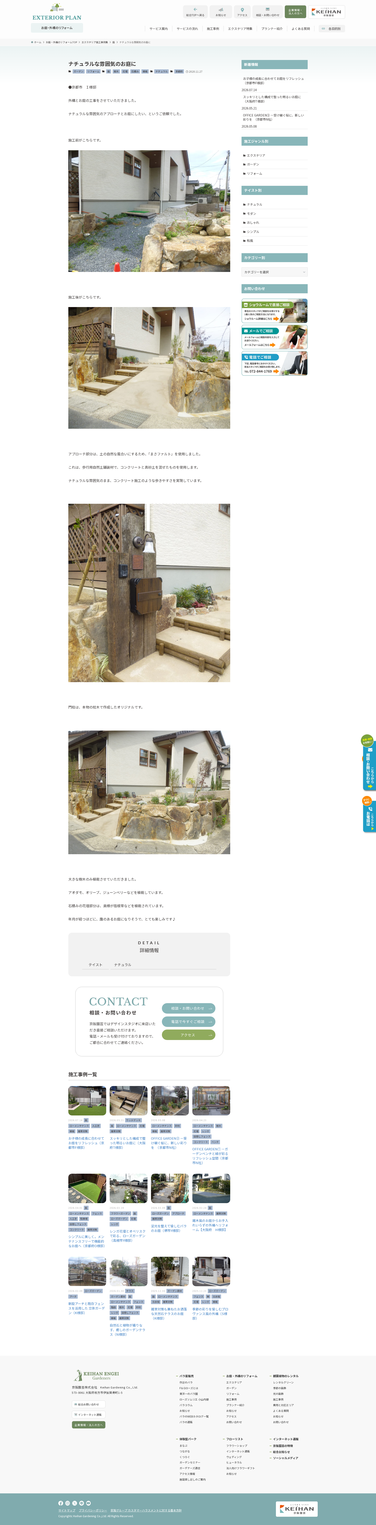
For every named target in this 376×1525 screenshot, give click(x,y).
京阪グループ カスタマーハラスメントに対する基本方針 (146, 1510)
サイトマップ (66, 1510)
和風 (250, 240)
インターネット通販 (238, 1451)
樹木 (116, 71)
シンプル (253, 231)
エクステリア (256, 155)
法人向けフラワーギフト (240, 1468)
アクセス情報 (187, 1473)
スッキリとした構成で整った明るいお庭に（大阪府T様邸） (272, 99)
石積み (135, 71)
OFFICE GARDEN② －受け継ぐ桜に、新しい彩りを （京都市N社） (273, 117)
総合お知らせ (281, 1452)
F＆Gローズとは (189, 1388)
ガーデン (78, 71)
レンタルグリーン (283, 1382)
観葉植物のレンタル (286, 1376)
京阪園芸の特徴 (283, 1446)
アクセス (231, 1416)
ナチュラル (162, 71)
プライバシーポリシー (93, 1510)
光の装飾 (278, 1393)
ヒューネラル (234, 1462)
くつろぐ (185, 1457)
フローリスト (234, 1439)
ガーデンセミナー (190, 1462)
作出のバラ (186, 1382)
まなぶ (183, 1445)
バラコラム (186, 1405)
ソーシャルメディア (285, 1458)
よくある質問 (281, 1410)
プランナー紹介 (235, 1405)
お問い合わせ (234, 1422)
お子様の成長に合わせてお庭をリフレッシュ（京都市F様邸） (273, 80)
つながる (185, 1451)
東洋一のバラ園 (189, 1393)
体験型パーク (188, 1439)
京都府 (179, 71)
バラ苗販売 (187, 1376)
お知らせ (185, 1410)
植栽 (145, 71)
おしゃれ (253, 222)
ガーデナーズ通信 (190, 1468)
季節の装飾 (279, 1388)
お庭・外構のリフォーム (241, 1376)
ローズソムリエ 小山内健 (194, 1399)
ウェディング (234, 1457)
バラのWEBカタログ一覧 (194, 1416)
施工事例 (231, 1399)
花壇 (125, 71)
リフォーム (93, 71)
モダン (251, 213)
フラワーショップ (236, 1445)
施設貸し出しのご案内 (193, 1479)
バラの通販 (186, 1422)
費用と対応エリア (283, 1405)
